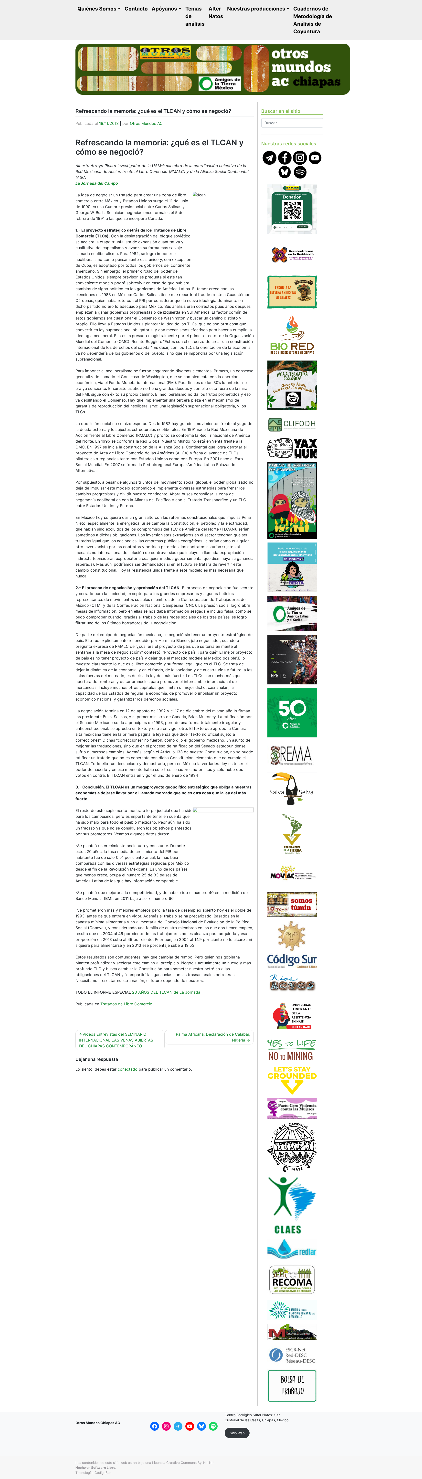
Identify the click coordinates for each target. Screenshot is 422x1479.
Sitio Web (237, 1433)
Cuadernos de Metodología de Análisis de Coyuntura (312, 20)
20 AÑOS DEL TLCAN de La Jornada (166, 992)
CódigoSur (103, 1473)
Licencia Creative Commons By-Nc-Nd (182, 1463)
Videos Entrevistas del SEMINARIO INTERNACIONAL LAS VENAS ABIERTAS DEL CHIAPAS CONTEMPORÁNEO (116, 1040)
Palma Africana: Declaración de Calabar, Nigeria (213, 1037)
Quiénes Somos (96, 9)
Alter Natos (216, 12)
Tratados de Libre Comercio (126, 1003)
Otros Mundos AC (146, 123)
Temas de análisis (195, 16)
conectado (127, 1069)
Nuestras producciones (256, 9)
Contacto (136, 9)
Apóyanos (164, 9)
